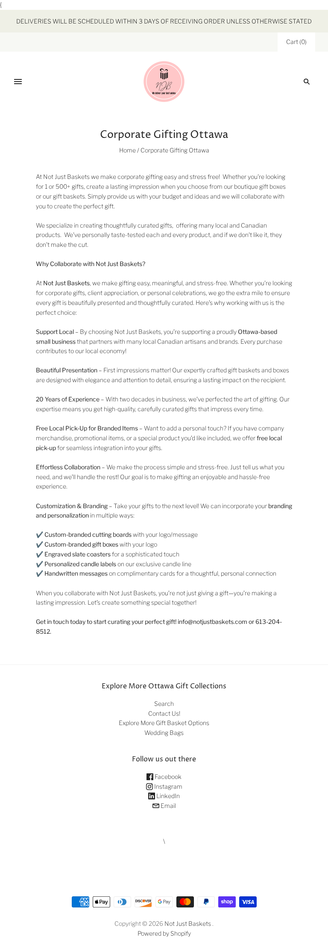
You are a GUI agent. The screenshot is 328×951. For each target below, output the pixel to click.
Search (164, 703)
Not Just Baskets (187, 923)
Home (127, 150)
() (296, 41)
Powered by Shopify (164, 933)
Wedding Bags (164, 732)
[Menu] (18, 81)
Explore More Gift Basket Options (164, 722)
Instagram (167, 786)
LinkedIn (167, 795)
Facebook (167, 776)
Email (167, 805)
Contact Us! (164, 713)
